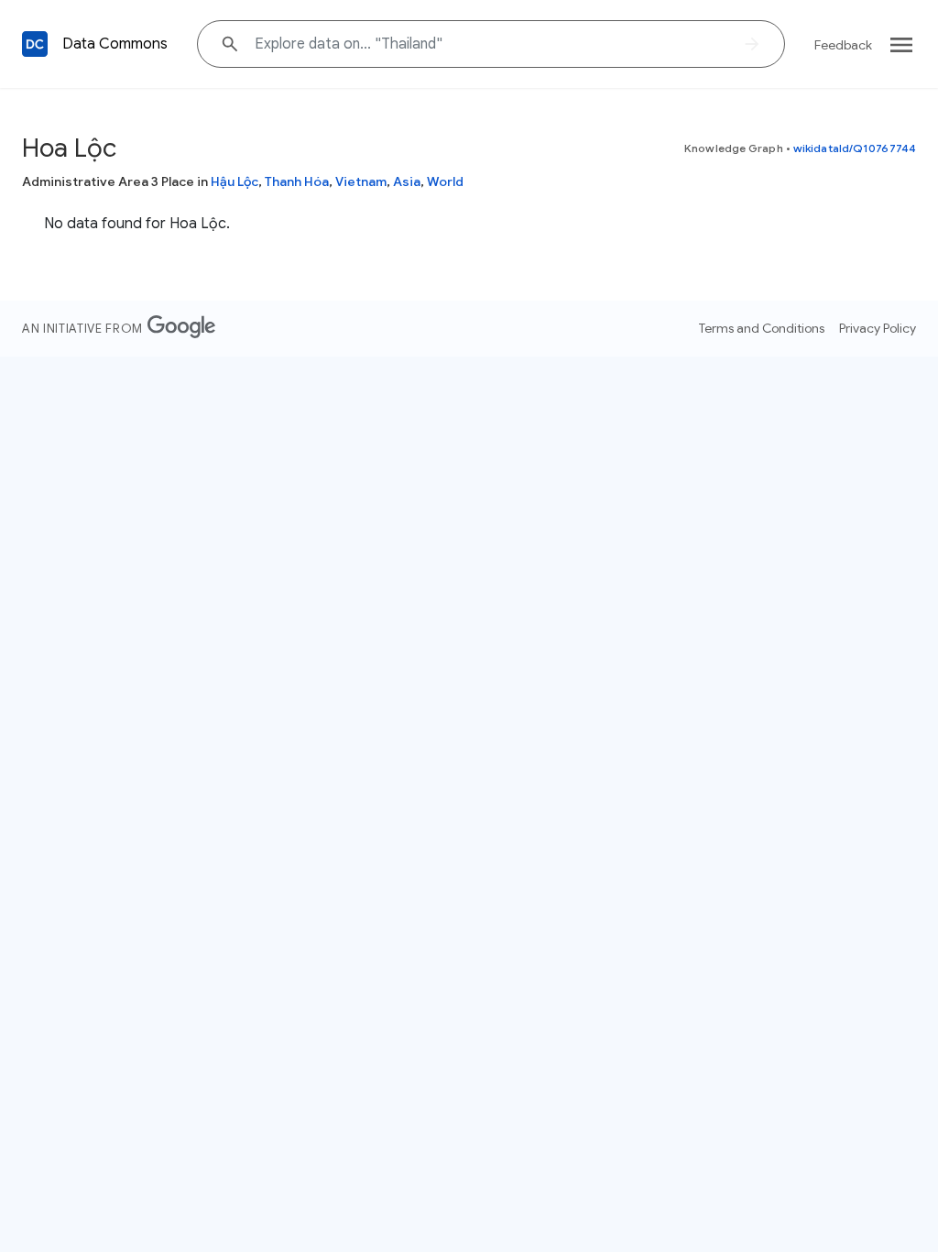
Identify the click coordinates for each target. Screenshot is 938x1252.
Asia (406, 181)
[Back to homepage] (35, 44)
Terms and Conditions (761, 328)
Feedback (843, 45)
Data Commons (115, 44)
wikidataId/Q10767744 (854, 148)
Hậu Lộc (234, 181)
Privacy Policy (877, 328)
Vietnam (361, 181)
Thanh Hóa (297, 181)
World (445, 181)
